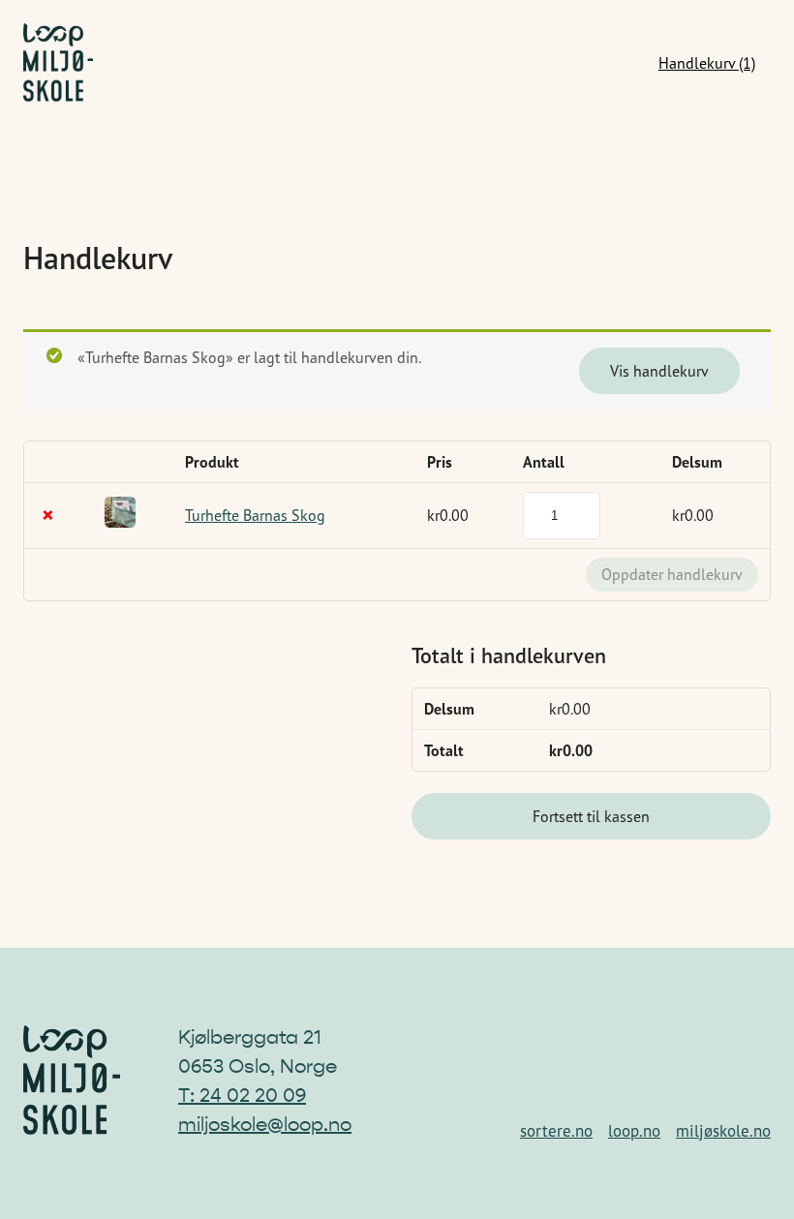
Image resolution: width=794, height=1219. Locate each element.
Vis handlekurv (659, 371)
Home (58, 62)
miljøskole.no (723, 1131)
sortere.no (556, 1131)
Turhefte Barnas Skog (255, 515)
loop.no (634, 1131)
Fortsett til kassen (591, 816)
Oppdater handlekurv (672, 574)
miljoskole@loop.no (264, 1124)
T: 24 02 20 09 (242, 1095)
